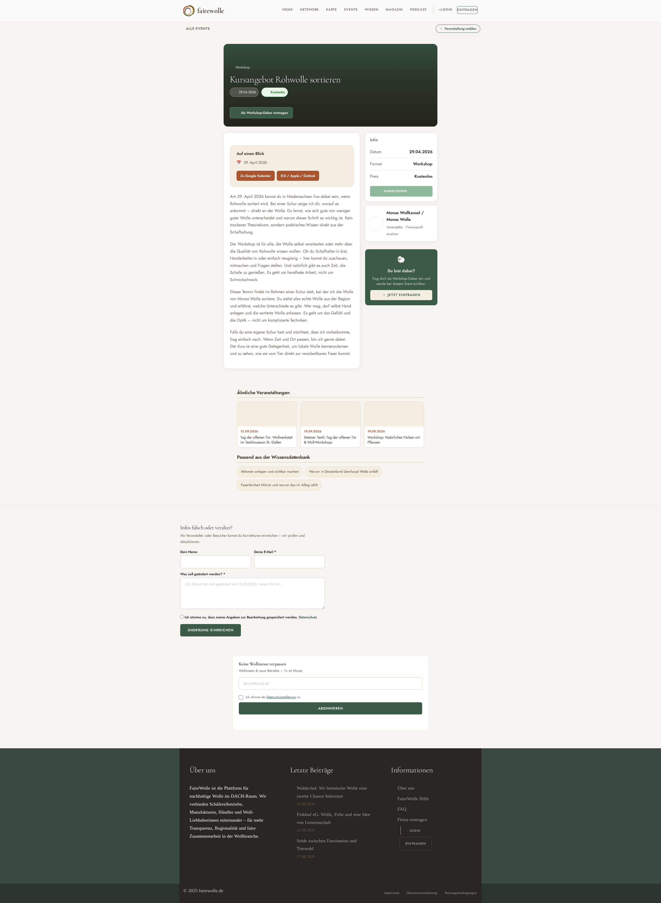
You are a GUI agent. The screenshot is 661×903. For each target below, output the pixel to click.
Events (351, 9)
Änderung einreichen (210, 630)
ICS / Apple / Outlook (298, 175)
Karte (331, 9)
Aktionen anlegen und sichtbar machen (270, 471)
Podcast (418, 9)
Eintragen (467, 9)
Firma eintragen (412, 819)
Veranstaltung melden (460, 28)
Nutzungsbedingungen (461, 893)
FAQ (401, 809)
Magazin (394, 9)
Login (446, 9)
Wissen (372, 9)
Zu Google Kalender (255, 175)
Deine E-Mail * (265, 551)
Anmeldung (394, 191)
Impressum (391, 893)
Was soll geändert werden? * (202, 574)
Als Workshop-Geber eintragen (264, 112)
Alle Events (198, 28)
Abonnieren (330, 708)
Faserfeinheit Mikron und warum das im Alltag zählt (279, 484)
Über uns (405, 788)
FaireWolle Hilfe (413, 798)
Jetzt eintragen (403, 294)
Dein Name (188, 551)
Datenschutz (308, 617)
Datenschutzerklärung (281, 697)
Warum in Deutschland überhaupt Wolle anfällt (343, 471)
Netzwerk (309, 9)
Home (287, 9)
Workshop (242, 67)
